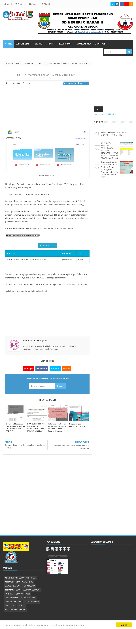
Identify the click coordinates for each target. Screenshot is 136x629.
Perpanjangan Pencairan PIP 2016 (77, 425)
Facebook (42, 368)
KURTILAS (83, 83)
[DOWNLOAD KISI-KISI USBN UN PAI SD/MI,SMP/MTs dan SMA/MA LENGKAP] (37, 413)
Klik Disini (81, 259)
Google (29, 368)
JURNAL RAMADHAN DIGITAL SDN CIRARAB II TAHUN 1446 (115, 133)
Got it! (124, 624)
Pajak (28, 593)
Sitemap (21, 4)
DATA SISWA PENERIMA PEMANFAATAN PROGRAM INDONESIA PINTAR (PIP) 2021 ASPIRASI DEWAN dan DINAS (109, 150)
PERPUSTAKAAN (28, 597)
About (9, 4)
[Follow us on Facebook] (122, 4)
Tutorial (21, 605)
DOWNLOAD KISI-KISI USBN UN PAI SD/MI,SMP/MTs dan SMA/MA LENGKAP (36, 427)
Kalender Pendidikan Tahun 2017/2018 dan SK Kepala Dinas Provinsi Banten (57, 427)
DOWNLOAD (70, 83)
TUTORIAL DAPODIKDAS (15, 609)
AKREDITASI (31, 578)
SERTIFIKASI (10, 605)
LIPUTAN (19, 593)
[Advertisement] (47, 107)
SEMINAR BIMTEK (31, 601)
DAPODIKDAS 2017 (13, 585)
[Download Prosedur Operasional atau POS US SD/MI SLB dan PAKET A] (15, 413)
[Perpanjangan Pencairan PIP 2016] (79, 413)
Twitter (55, 368)
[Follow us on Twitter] (112, 4)
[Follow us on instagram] (117, 4)
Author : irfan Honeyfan (35, 340)
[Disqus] (47, 490)
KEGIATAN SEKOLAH (31, 589)
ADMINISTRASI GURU (14, 578)
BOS (31, 582)
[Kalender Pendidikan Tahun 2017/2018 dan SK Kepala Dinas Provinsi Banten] (58, 413)
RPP (19, 601)
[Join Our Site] (131, 4)
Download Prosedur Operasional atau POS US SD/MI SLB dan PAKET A (15, 427)
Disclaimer (48, 4)
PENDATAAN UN (12, 597)
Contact (34, 4)
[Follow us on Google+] (126, 4)
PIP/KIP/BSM (10, 601)
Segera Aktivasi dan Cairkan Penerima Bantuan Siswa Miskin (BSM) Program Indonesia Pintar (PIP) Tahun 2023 (109, 169)
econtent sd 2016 (12, 589)
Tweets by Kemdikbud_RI (105, 114)
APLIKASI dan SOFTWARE (16, 582)
